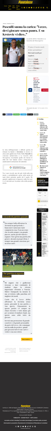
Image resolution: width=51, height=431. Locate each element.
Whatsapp (36, 63)
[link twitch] (39, 7)
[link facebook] (24, 7)
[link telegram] (31, 7)
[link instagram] (27, 7)
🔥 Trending (40, 119)
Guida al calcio (9, 7)
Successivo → (26, 339)
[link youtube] (29, 7)
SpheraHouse (27, 428)
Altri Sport (13, 6)
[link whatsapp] (34, 7)
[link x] (22, 7)
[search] (47, 7)
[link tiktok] (36, 7)
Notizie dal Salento (18, 7)
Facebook (36, 61)
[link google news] (43, 7)
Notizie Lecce (10, 23)
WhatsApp (17, 114)
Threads (30, 114)
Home (4, 23)
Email (37, 114)
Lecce (5, 6)
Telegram (24, 114)
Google (36, 59)
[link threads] (41, 7)
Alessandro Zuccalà (32, 108)
